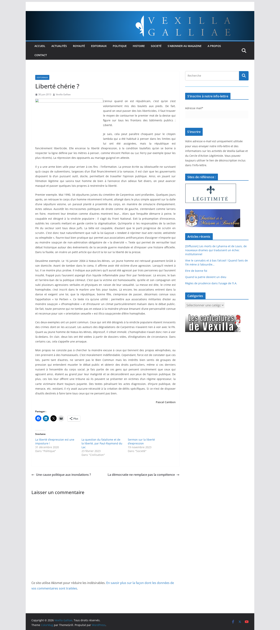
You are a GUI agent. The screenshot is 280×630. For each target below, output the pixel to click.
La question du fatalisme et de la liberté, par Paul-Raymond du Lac (102, 443)
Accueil (39, 46)
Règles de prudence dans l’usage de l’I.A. (211, 283)
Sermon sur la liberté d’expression (141, 441)
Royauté (79, 46)
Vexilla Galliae (63, 94)
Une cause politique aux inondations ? (63, 475)
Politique (120, 46)
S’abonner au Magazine (185, 46)
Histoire (139, 46)
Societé (156, 46)
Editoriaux (99, 46)
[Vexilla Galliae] (140, 14)
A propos (214, 46)
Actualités (59, 46)
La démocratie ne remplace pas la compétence (141, 475)
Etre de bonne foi (196, 270)
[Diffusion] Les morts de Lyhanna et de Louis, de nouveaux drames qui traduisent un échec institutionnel (216, 250)
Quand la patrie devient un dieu (205, 277)
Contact (40, 55)
